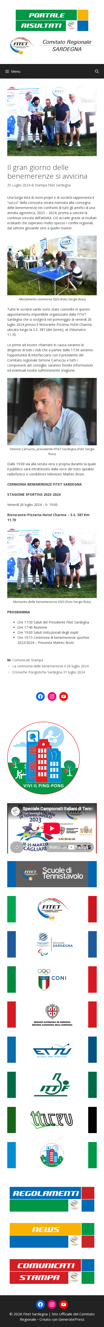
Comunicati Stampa (27, 660)
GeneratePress (71, 1319)
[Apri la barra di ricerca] (97, 71)
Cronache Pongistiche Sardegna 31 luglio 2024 (48, 672)
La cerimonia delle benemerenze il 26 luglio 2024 (50, 666)
